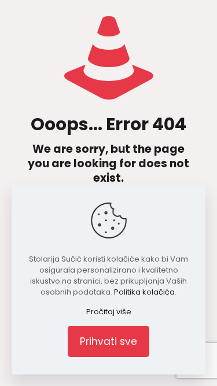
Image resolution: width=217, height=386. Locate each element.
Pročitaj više (108, 311)
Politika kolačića (144, 291)
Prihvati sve (108, 341)
